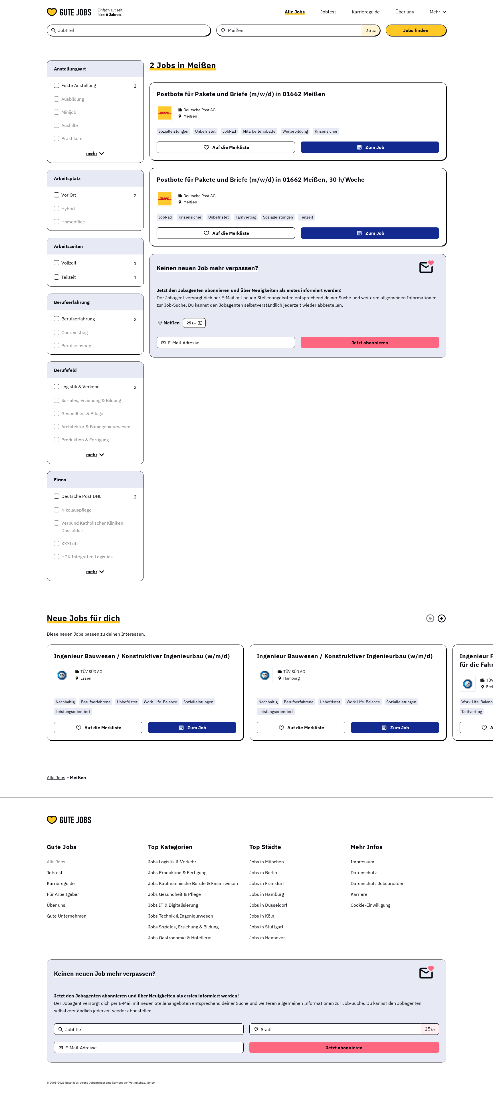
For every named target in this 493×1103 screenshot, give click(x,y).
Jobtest (328, 12)
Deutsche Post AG (199, 109)
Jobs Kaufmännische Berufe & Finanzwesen (193, 883)
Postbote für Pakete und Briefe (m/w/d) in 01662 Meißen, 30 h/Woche (261, 179)
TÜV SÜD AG (91, 671)
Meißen (190, 116)
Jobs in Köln (261, 916)
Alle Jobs (295, 12)
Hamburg (291, 678)
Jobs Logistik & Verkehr (172, 861)
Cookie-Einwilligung (370, 905)
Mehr (435, 12)
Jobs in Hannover (267, 937)
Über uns (404, 12)
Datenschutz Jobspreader (377, 883)
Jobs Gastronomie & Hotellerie (179, 937)
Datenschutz (364, 872)
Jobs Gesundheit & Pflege (174, 894)
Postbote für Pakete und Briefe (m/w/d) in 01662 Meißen (241, 94)
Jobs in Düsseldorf (268, 905)
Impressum (362, 861)
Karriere (359, 894)
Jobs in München (266, 861)
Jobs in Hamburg (266, 894)
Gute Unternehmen (66, 916)
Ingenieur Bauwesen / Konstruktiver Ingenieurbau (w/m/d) (142, 656)
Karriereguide (366, 12)
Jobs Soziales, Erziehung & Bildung (183, 927)
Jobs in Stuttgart (266, 927)
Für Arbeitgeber (63, 894)
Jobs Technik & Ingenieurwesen (180, 916)
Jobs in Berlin (263, 872)
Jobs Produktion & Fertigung (177, 872)
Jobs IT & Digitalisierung (173, 905)
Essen (85, 678)
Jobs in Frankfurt (266, 883)
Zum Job (374, 147)
